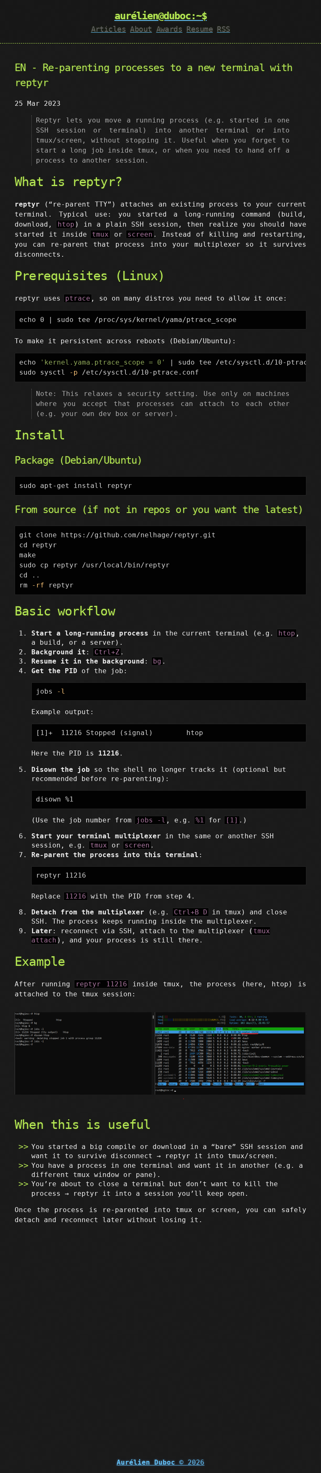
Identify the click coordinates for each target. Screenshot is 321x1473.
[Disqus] (160, 1336)
